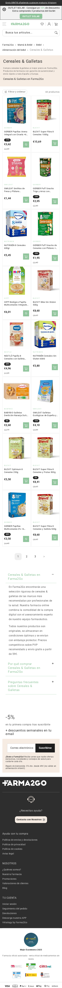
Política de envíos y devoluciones (20, 840)
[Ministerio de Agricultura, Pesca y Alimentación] (31, 975)
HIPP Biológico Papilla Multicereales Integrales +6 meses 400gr (16, 303)
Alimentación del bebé (14, 50)
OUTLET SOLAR (31, 16)
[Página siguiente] (43, 556)
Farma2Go (8, 45)
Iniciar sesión (9, 904)
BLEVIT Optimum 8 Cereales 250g (13, 470)
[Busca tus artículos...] (56, 32)
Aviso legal (8, 853)
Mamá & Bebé (25, 45)
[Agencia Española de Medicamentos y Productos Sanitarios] (17, 966)
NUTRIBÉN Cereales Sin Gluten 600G (44, 357)
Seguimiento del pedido (14, 908)
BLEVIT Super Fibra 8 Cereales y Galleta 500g (44, 527)
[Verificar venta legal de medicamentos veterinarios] (17, 975)
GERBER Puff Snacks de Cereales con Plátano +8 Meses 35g (45, 246)
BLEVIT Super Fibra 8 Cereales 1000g (43, 133)
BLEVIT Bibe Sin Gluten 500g (44, 303)
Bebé (38, 45)
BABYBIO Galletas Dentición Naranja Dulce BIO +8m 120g (16, 414)
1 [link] (18, 556)
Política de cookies (12, 849)
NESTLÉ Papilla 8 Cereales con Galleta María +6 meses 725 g (15, 357)
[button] (35, 24)
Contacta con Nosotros (29, 819)
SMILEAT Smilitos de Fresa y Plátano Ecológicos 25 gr (14, 190)
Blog (4, 888)
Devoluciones (9, 913)
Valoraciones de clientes (15, 883)
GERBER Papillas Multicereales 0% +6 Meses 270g (14, 527)
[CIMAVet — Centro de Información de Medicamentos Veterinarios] (45, 966)
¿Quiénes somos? (11, 869)
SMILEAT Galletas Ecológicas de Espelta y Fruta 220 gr (44, 414)
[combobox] (31, 32)
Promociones (9, 879)
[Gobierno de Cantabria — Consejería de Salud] (45, 975)
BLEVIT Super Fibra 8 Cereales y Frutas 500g (44, 470)
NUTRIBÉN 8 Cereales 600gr (15, 246)
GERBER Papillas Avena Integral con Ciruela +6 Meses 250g (15, 133)
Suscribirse (45, 747)
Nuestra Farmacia (12, 874)
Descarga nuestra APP (14, 918)
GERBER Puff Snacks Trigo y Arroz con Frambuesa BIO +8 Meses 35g (43, 190)
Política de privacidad (13, 844)
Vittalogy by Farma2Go (14, 922)
